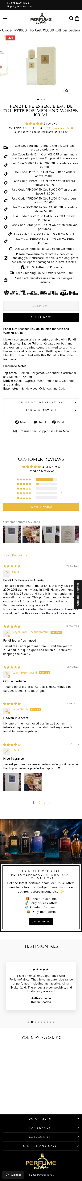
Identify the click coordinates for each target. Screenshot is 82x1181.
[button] (34, 123)
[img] (12, 566)
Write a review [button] (41, 507)
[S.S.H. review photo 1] (12, 782)
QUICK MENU (40, 1118)
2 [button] (39, 802)
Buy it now (41, 317)
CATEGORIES (40, 1136)
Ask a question (41, 410)
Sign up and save (40, 1145)
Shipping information (41, 402)
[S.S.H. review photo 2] (33, 782)
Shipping (35, 132)
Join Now (41, 921)
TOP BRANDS (40, 1127)
